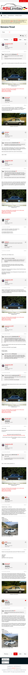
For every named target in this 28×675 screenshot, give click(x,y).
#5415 (25, 608)
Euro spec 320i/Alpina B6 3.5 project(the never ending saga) (13, 88)
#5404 (25, 168)
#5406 (25, 250)
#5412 (25, 504)
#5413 (25, 549)
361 (15, 39)
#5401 (25, 51)
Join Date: (7, 47)
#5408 (25, 333)
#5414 (25, 571)
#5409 (25, 372)
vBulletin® (14, 668)
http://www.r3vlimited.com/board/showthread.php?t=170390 (14, 435)
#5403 (25, 140)
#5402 (25, 105)
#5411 (25, 452)
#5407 (25, 287)
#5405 (25, 227)
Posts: (6, 48)
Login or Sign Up (23, 1)
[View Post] (17, 54)
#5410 (25, 426)
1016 (20, 39)
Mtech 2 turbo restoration (6, 90)
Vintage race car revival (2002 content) (9, 89)
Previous (6, 39)
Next (25, 39)
